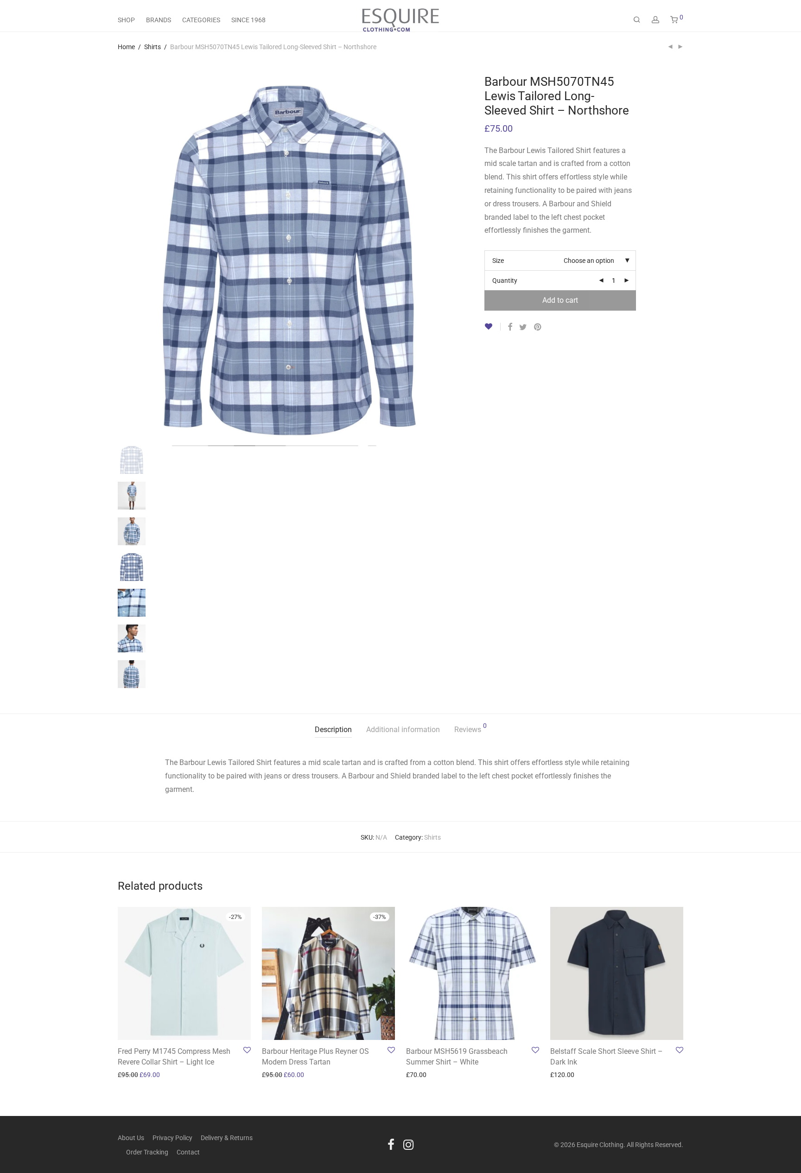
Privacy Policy (172, 1137)
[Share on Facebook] (510, 327)
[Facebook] (391, 1144)
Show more (129, 1074)
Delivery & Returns (227, 1137)
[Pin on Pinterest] (538, 327)
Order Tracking (147, 1152)
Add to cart (560, 300)
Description (333, 729)
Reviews (470, 728)
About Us (131, 1137)
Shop (126, 20)
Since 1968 (248, 20)
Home (126, 47)
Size (498, 260)
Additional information (403, 729)
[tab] (333, 730)
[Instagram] (408, 1144)
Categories (201, 20)
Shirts (152, 47)
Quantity (504, 280)
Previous (170, 74)
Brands (158, 20)
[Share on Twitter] (523, 327)
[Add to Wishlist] (492, 327)
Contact (188, 1152)
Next (435, 74)
